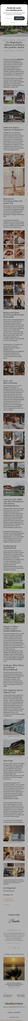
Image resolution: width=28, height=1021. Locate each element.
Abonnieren (19, 18)
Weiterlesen (14, 22)
